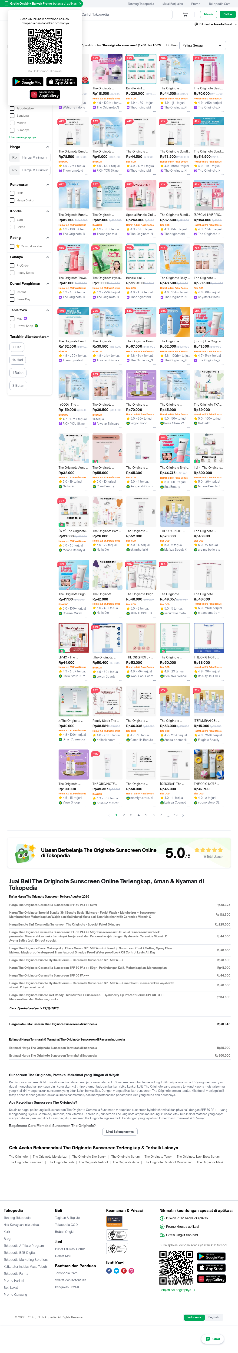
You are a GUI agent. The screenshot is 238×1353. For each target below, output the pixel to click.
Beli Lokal (11, 1287)
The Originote (18, 1156)
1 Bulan (17, 373)
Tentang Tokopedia (141, 4)
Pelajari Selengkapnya (175, 1290)
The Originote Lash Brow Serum (198, 1156)
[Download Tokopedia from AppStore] (211, 1267)
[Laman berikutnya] (183, 815)
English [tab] (213, 1317)
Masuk (208, 14)
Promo (195, 4)
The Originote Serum (125, 1156)
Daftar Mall (63, 1256)
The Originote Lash (61, 1162)
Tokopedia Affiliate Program (24, 1246)
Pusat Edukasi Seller (70, 1249)
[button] (216, 24)
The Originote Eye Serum (89, 1156)
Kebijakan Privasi (67, 1287)
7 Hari (16, 347)
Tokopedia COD (66, 1225)
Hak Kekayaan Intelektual (22, 1225)
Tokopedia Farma (16, 1273)
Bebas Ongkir (65, 1232)
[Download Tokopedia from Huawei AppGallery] (211, 1278)
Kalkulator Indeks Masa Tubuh (25, 1266)
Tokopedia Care (220, 4)
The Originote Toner (158, 1156)
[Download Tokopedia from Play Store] (211, 1256)
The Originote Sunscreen (26, 1162)
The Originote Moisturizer (50, 1156)
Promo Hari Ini (14, 1280)
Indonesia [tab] (194, 1317)
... (168, 815)
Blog (7, 1239)
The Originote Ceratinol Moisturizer (168, 1162)
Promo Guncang (15, 1294)
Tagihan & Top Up (67, 1218)
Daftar (228, 14)
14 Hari (17, 360)
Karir (7, 1232)
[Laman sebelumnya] (109, 815)
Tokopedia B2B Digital (20, 1253)
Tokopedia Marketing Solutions (26, 1259)
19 (176, 815)
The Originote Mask (210, 1162)
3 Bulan (18, 385)
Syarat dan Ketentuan (70, 1280)
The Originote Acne (126, 1162)
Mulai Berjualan (172, 4)
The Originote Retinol (93, 1162)
